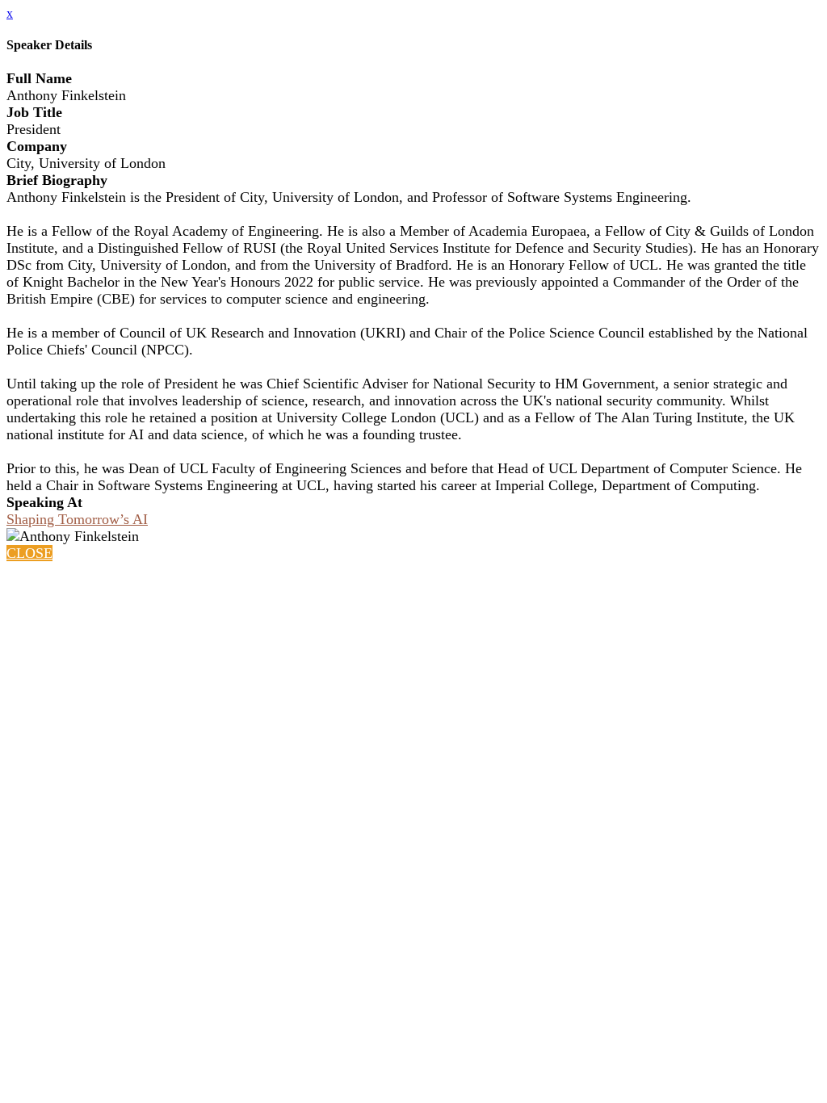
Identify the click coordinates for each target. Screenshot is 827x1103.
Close (29, 553)
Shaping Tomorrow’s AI (77, 519)
